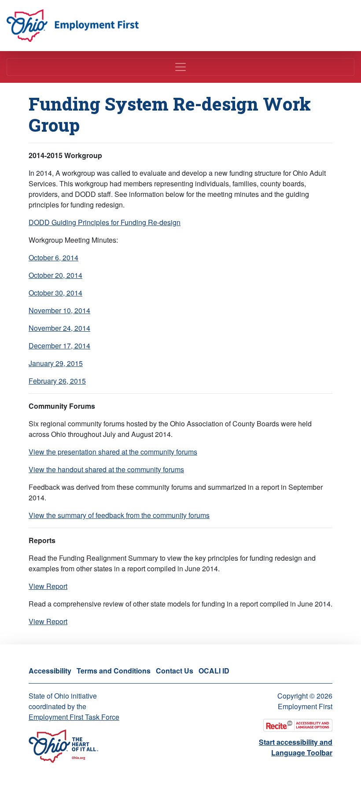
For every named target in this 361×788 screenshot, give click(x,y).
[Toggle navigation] (180, 67)
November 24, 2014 (59, 328)
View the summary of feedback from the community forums (119, 515)
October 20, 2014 (55, 275)
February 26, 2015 (57, 381)
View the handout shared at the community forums (106, 469)
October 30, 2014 (55, 293)
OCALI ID (214, 671)
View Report (48, 586)
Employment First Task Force (74, 717)
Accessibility (50, 671)
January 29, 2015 (56, 363)
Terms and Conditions (114, 671)
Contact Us (174, 671)
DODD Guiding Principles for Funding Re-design (104, 222)
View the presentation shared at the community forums (113, 452)
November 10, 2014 (59, 310)
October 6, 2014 (53, 257)
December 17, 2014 (59, 345)
